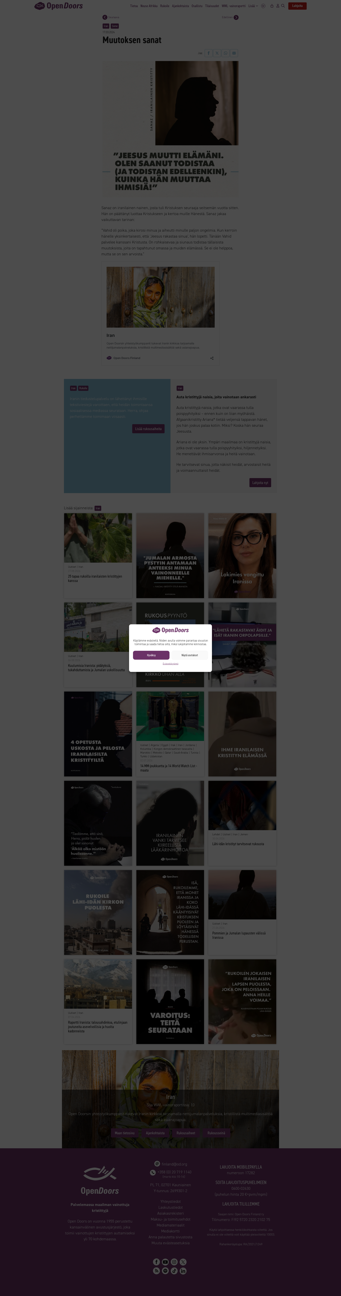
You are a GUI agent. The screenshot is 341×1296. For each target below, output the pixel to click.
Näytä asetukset (190, 655)
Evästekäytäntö (170, 663)
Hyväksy (151, 655)
